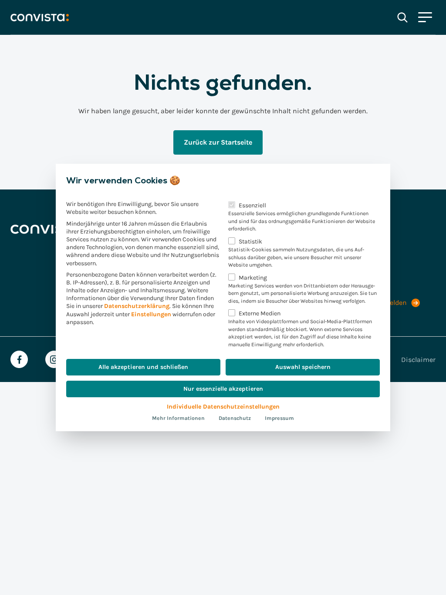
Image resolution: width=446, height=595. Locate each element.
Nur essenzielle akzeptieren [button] (223, 388)
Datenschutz (235, 418)
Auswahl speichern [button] (303, 367)
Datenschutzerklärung (136, 306)
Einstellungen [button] (151, 314)
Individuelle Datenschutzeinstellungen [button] (223, 406)
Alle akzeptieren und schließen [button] (143, 367)
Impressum (279, 418)
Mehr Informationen (178, 418)
